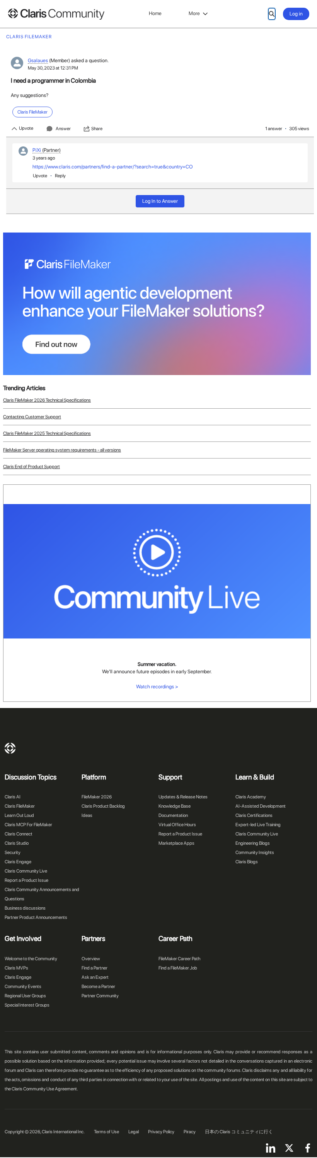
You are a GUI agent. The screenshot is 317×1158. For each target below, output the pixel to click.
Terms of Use (106, 1131)
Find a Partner (94, 968)
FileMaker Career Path (179, 958)
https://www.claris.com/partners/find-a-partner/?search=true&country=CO (112, 167)
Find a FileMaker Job (177, 968)
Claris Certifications (254, 815)
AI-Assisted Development (260, 806)
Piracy (190, 1131)
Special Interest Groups (27, 1005)
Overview (91, 958)
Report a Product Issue (26, 880)
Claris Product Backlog (103, 806)
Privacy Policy (161, 1131)
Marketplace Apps (176, 843)
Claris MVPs (16, 968)
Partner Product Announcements (36, 917)
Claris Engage (18, 861)
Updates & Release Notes (183, 797)
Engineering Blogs (252, 843)
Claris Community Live (26, 871)
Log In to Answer (160, 201)
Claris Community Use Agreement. (45, 1089)
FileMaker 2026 (97, 797)
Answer (63, 128)
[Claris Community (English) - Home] (56, 14)
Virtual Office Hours (177, 824)
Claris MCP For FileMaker (28, 824)
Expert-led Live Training (258, 824)
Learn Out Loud (19, 815)
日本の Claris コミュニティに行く (239, 1131)
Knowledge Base (174, 806)
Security (12, 852)
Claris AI (12, 797)
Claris (10, 748)
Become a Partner (98, 986)
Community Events (23, 986)
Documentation (173, 815)
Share (96, 128)
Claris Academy (250, 797)
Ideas (87, 815)
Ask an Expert (95, 977)
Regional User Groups (25, 995)
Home (155, 13)
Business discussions (25, 908)
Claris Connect (18, 834)
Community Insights (254, 852)
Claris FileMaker (20, 806)
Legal (133, 1131)
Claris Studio (17, 843)
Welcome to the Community (31, 958)
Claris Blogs (246, 861)
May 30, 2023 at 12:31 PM (53, 68)
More (194, 13)
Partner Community (100, 995)
